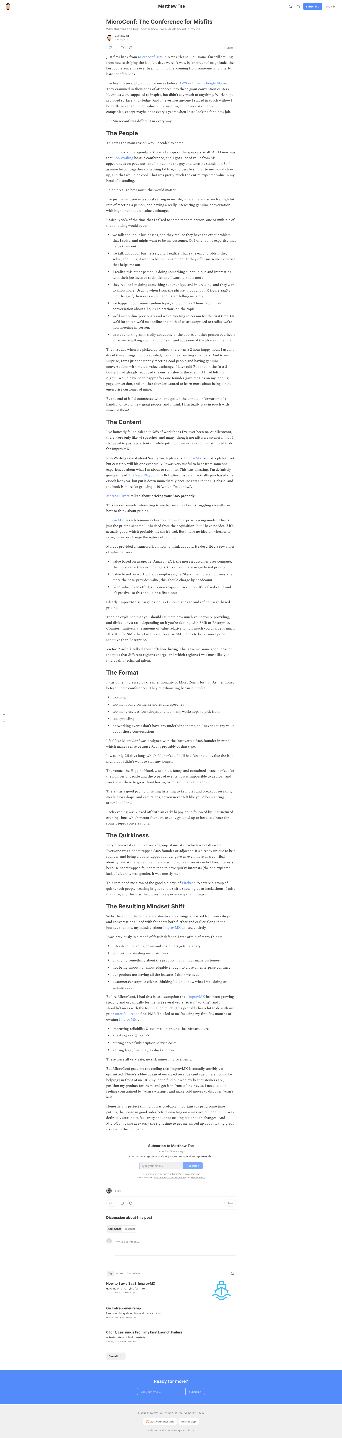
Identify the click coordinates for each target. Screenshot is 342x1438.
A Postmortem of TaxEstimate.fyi (126, 1337)
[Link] (101, 133)
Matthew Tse (122, 36)
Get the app (188, 1421)
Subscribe (312, 6)
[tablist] (121, 1228)
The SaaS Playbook (143, 475)
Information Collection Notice (170, 1177)
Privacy (168, 1412)
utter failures (125, 1013)
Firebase (188, 883)
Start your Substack (161, 1421)
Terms (178, 1412)
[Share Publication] (298, 6)
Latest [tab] (119, 1273)
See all (113, 1356)
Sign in (331, 6)
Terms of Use (188, 1174)
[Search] (290, 6)
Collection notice (194, 1412)
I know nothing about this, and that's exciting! (134, 1313)
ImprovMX (193, 458)
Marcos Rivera (118, 496)
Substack (153, 1430)
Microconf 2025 (150, 57)
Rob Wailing (123, 158)
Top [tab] (110, 1273)
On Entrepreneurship (123, 1308)
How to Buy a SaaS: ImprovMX (130, 1283)
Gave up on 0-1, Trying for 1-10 (125, 1288)
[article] (171, 1291)
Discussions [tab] (133, 1273)
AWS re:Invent (191, 83)
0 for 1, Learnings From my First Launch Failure (144, 1332)
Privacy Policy (198, 1177)
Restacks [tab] (130, 1229)
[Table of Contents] (3, 719)
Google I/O (213, 83)
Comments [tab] (114, 1229)
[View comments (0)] (122, 47)
